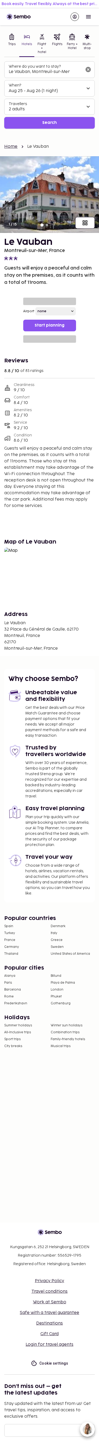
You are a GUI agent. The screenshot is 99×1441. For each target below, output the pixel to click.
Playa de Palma (63, 983)
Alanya (9, 976)
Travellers (18, 104)
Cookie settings (53, 1363)
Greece (57, 940)
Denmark (58, 926)
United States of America (70, 954)
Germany (11, 947)
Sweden (57, 947)
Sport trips (12, 1039)
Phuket (56, 997)
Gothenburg (60, 1003)
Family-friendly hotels (68, 1039)
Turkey (9, 933)
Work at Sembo (49, 1302)
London (57, 990)
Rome (9, 997)
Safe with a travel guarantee (49, 1312)
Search (49, 122)
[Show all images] (85, 223)
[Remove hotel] (88, 69)
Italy (54, 933)
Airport (28, 311)
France (9, 940)
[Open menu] (88, 16)
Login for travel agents (49, 1344)
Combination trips (65, 1032)
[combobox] (45, 72)
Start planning (49, 325)
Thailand (11, 954)
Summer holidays (18, 1025)
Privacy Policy (49, 1280)
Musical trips (60, 1046)
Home (11, 146)
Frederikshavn (15, 1003)
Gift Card (49, 1333)
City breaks (13, 1046)
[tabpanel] (49, 95)
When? (15, 85)
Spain (8, 926)
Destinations (49, 1323)
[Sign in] (74, 16)
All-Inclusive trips (17, 1032)
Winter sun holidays (66, 1025)
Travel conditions (49, 1291)
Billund (56, 976)
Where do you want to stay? (35, 66)
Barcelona (12, 990)
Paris (8, 983)
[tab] (11, 44)
